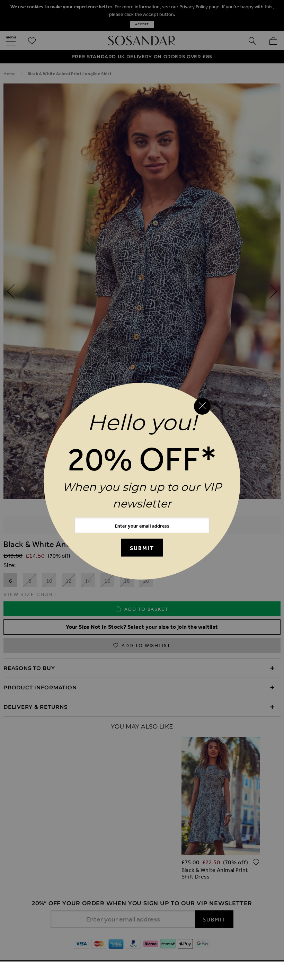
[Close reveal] (202, 406)
